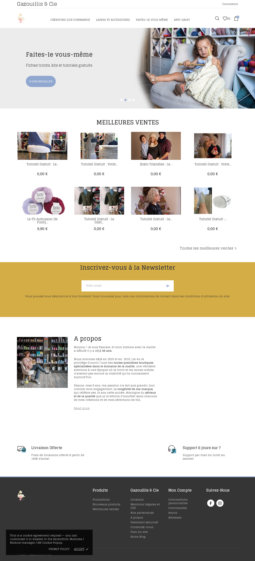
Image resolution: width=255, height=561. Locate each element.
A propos (136, 517)
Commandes (177, 507)
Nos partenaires (142, 512)
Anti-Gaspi (182, 19)
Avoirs (172, 512)
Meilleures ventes (106, 509)
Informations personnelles (178, 501)
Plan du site (139, 531)
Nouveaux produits (106, 504)
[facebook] (211, 503)
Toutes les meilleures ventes (209, 248)
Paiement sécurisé (144, 522)
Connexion (230, 3)
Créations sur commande (70, 19)
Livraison (137, 499)
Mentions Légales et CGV (145, 506)
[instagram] (220, 503)
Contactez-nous (141, 526)
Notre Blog (138, 536)
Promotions (101, 499)
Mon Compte (180, 490)
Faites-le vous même (152, 19)
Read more (82, 408)
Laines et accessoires (113, 19)
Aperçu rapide (42, 164)
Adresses (174, 517)
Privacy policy (59, 549)
